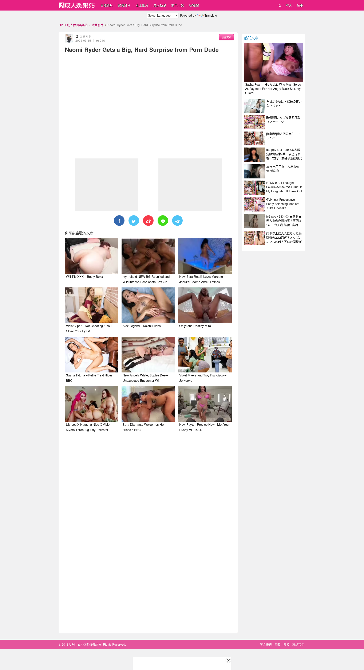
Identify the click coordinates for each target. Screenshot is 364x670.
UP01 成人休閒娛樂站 (73, 25)
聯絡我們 (298, 644)
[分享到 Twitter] (133, 220)
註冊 (300, 5)
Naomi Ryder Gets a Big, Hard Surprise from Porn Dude (142, 49)
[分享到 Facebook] (119, 220)
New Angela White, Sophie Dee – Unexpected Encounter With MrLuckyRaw (145, 380)
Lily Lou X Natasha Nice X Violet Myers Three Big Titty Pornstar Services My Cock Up (88, 429)
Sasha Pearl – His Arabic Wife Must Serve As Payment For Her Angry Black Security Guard (273, 88)
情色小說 (177, 5)
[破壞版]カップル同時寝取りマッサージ (283, 119)
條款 (278, 644)
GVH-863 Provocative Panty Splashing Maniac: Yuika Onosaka (282, 203)
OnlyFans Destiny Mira (195, 325)
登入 (289, 5)
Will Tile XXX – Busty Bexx (84, 276)
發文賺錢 (266, 644)
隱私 (286, 644)
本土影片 (142, 5)
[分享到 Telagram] (177, 220)
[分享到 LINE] (163, 220)
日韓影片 (106, 5)
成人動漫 (159, 5)
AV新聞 (194, 5)
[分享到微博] (148, 220)
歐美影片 (124, 5)
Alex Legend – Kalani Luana (142, 325)
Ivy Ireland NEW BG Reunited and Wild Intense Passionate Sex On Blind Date (146, 281)
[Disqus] (148, 488)
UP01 (77, 5)
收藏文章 (226, 37)
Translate (211, 15)
